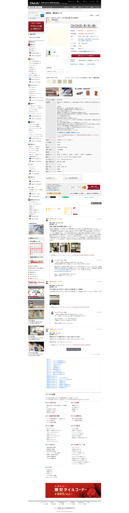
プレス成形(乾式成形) (77, 420)
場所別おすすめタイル (47, 9)
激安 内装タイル (32, 48)
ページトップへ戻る (96, 354)
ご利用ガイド (74, 7)
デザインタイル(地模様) (34, 126)
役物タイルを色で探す (36, 161)
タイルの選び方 (76, 425)
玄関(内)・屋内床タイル (56, 9)
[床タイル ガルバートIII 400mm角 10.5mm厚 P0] (57, 36)
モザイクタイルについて (52, 441)
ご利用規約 (72, 502)
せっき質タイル (75, 407)
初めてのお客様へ (34, 266)
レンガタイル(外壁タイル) (78, 452)
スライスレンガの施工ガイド (79, 463)
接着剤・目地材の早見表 (52, 454)
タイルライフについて (35, 270)
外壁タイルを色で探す (36, 118)
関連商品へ (81, 64)
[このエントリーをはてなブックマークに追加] (46, 197)
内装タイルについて (51, 439)
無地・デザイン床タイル (34, 77)
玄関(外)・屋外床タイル (34, 212)
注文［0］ (98, 1)
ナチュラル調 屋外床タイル (35, 61)
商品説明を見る (74, 64)
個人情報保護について (62, 502)
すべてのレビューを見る (74, 349)
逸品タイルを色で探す (36, 184)
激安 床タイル (32, 46)
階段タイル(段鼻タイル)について (54, 430)
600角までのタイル (76, 451)
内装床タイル (50, 471)
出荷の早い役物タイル (36, 158)
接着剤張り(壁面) (51, 449)
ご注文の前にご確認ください (53, 189)
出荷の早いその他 (35, 193)
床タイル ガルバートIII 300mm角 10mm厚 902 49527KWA (76, 345)
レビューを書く (97, 203)
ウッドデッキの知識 (71, 503)
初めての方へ (66, 7)
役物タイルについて (51, 437)
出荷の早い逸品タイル (36, 181)
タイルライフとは (43, 502)
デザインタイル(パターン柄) (35, 128)
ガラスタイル (32, 166)
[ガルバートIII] (55, 73)
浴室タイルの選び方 (76, 435)
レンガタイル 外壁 (33, 109)
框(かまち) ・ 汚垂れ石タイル (35, 154)
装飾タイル (31, 130)
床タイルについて (51, 428)
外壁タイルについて (51, 434)
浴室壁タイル (32, 208)
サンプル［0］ (92, 1)
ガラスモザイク (32, 89)
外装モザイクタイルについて (53, 435)
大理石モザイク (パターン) (35, 93)
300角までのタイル (76, 449)
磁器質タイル (75, 405)
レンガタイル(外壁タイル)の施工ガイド (81, 462)
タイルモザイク (32, 87)
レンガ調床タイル (33, 73)
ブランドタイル (39, 9)
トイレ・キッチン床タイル (35, 204)
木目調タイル (32, 67)
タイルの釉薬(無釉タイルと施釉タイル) (56, 418)
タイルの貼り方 (90, 197)
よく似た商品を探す (90, 64)
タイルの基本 (75, 428)
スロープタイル (32, 152)
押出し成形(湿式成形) (77, 418)
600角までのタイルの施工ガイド (79, 460)
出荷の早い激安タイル (36, 53)
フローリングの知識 (82, 503)
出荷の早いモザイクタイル (37, 97)
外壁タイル (49, 473)
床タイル (49, 359)
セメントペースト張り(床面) (53, 452)
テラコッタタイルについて (53, 432)
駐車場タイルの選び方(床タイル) (79, 437)
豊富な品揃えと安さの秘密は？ (37, 268)
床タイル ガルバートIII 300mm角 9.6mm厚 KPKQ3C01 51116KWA (78, 255)
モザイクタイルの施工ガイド (79, 456)
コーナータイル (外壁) (34, 148)
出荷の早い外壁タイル (36, 116)
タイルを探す (33, 18)
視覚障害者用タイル (33, 156)
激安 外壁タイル (32, 50)
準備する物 (49, 470)
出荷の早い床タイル (35, 79)
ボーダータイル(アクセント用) (35, 136)
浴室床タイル (32, 206)
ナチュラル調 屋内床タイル (35, 63)
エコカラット (32, 132)
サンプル (86, 7)
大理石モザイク (32, 91)
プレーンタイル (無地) (34, 124)
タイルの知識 (45, 503)
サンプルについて (34, 276)
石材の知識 (53, 503)
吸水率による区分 (51, 412)
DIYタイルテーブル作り (52, 477)
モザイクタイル (75, 447)
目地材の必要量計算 (51, 456)
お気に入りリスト (71, 1)
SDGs (88, 502)
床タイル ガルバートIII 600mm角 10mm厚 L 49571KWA (76, 307)
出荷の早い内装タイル (36, 138)
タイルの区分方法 (51, 402)
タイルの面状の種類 (51, 422)
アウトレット (97, 7)
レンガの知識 (61, 503)
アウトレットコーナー (77, 432)
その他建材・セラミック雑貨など (36, 189)
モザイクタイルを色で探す (37, 100)
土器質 (73, 411)
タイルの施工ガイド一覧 (78, 444)
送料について (81, 7)
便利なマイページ (34, 278)
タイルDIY (49, 467)
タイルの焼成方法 (51, 420)
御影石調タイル (32, 71)
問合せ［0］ (85, 1)
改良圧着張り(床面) (51, 451)
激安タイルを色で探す (36, 55)
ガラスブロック (32, 168)
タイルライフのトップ (32, 9)
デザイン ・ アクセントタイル (35, 134)
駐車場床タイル (32, 214)
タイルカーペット (33, 191)
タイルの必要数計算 (51, 458)
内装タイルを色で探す (36, 141)
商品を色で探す (34, 218)
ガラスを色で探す (35, 173)
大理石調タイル (32, 69)
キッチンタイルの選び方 (78, 434)
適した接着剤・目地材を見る (85, 40)
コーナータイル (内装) (34, 150)
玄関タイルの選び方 (76, 430)
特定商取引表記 (81, 502)
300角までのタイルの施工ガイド (79, 458)
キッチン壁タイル (33, 202)
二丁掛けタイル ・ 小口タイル (35, 105)
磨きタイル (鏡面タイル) (34, 75)
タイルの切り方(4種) (51, 475)
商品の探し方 (33, 272)
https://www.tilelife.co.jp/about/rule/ (63, 271)
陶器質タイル (75, 409)
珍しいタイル (32, 179)
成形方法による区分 (51, 410)
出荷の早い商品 (34, 216)
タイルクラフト (32, 95)
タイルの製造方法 (76, 416)
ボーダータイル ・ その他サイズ (36, 107)
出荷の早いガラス (35, 171)
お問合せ (91, 7)
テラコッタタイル (33, 65)
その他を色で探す (35, 196)
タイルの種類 (50, 425)
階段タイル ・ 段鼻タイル (34, 146)
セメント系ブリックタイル (35, 113)
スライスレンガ (75, 454)
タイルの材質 (75, 402)
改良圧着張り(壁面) (51, 447)
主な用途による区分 (51, 409)
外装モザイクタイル (33, 111)
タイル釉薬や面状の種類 (52, 416)
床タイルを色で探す (35, 82)
